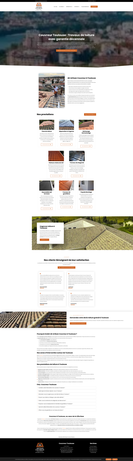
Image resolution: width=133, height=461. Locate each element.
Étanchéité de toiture (93, 450)
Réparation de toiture (93, 447)
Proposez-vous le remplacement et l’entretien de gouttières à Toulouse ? (56, 403)
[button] (92, 1)
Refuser (115, 459)
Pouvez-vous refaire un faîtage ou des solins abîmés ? (51, 397)
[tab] (66, 387)
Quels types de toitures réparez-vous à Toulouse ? (50, 391)
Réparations (69, 6)
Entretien (76, 6)
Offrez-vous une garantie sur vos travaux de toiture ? (51, 410)
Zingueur (95, 446)
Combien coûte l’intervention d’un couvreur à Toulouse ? (52, 387)
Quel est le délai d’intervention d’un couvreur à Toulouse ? (52, 406)
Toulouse (41, 355)
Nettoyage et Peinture (93, 449)
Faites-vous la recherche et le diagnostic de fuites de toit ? (52, 400)
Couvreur (61, 6)
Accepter (108, 459)
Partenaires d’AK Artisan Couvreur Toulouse (66, 436)
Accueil (55, 6)
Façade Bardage (85, 6)
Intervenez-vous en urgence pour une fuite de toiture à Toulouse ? (54, 394)
